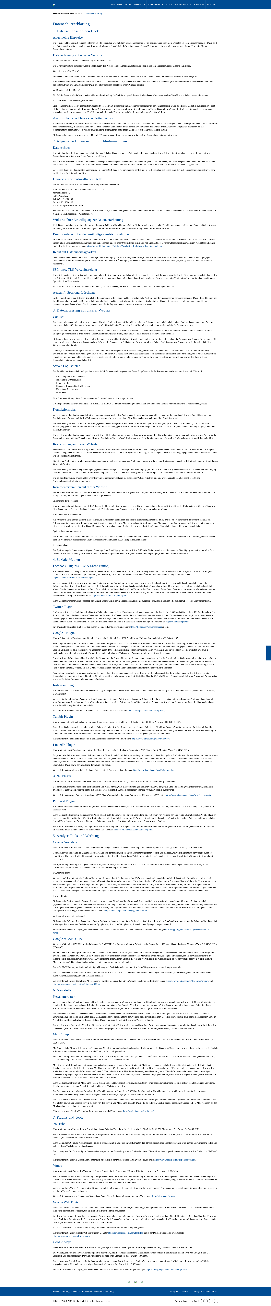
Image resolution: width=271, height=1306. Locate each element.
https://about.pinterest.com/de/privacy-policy (133, 829)
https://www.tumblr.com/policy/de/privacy (150, 738)
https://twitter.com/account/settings (146, 627)
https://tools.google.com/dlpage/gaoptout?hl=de (126, 910)
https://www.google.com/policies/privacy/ (71, 1236)
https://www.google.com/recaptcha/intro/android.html (76, 984)
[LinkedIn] (211, 1301)
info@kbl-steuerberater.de (205, 1291)
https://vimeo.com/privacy (163, 1196)
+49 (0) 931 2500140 (179, 1291)
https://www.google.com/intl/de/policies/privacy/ (187, 981)
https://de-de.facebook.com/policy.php (109, 595)
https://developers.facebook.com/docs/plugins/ (73, 577)
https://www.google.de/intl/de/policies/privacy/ (166, 1269)
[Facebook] (200, 1301)
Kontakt (268, 653)
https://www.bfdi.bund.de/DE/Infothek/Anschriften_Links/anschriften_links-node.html (125, 246)
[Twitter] (205, 1301)
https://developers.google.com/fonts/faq (125, 1233)
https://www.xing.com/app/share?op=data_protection (189, 795)
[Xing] (216, 1301)
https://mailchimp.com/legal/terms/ (138, 1111)
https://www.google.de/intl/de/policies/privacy (174, 1160)
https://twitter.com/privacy (177, 621)
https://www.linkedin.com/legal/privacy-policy (153, 770)
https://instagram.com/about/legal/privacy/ (147, 710)
